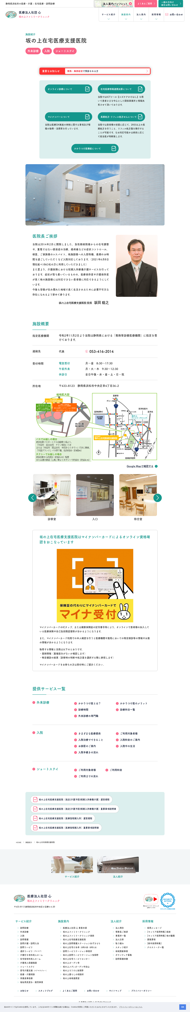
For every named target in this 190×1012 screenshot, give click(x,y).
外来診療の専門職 (88, 716)
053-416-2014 (101, 351)
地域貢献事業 (121, 951)
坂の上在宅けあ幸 (80, 947)
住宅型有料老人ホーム (30, 959)
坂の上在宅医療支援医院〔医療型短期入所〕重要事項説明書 (69, 828)
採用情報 (156, 14)
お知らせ (24, 991)
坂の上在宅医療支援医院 (74, 939)
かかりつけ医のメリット (134, 703)
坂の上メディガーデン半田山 (76, 967)
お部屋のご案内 (87, 746)
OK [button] (182, 1007)
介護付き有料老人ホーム (31, 955)
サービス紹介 (109, 14)
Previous (32, 498)
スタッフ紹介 (121, 947)
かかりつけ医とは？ (89, 703)
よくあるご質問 (69, 991)
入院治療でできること (90, 740)
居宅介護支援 (34, 970)
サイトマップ (115, 991)
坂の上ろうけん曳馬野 (73, 970)
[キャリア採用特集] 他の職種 (161, 936)
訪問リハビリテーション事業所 (77, 951)
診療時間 (83, 709)
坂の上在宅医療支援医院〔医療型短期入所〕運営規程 (65, 818)
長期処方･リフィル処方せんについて (119, 117)
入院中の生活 (127, 746)
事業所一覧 (120, 936)
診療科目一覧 (127, 709)
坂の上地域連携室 (71, 978)
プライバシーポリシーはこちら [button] (130, 1007)
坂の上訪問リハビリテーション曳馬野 (80, 955)
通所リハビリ (31, 951)
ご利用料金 (116, 770)
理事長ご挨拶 (121, 932)
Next (157, 498)
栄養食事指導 (26, 978)
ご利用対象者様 (129, 733)
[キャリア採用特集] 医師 (159, 932)
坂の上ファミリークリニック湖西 (78, 936)
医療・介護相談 (27, 974)
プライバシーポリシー (141, 991)
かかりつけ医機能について (87, 148)
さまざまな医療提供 (89, 733)
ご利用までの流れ (88, 776)
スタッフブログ (45, 991)
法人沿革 (119, 939)
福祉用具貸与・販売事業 (31, 982)
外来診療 (43, 702)
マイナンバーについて (59, 117)
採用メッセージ (154, 928)
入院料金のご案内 (130, 740)
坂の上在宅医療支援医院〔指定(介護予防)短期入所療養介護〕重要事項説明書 (77, 809)
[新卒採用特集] (154, 943)
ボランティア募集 (123, 955)
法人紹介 (116, 921)
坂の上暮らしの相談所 (73, 974)
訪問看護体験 (121, 959)
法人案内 (141, 14)
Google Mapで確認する (140, 466)
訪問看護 (24, 939)
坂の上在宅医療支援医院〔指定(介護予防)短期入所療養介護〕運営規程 (74, 799)
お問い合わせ (93, 991)
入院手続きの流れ (88, 752)
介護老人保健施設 (28, 963)
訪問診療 (24, 928)
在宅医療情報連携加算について (116, 89)
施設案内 (126, 14)
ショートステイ (48, 769)
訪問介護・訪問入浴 (29, 943)
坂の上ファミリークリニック (76, 932)
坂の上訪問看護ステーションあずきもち (81, 943)
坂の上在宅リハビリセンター (76, 959)
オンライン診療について (60, 89)
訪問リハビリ (26, 947)
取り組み (119, 943)
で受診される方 (82, 71)
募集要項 (151, 939)
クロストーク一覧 (155, 947)
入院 (40, 732)
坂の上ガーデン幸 (71, 963)
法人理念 (119, 928)
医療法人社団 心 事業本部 (75, 928)
